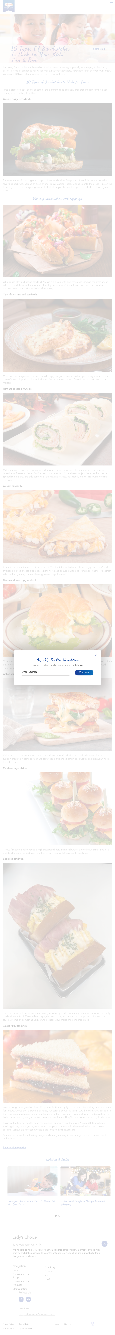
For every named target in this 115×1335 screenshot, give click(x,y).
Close (95, 655)
